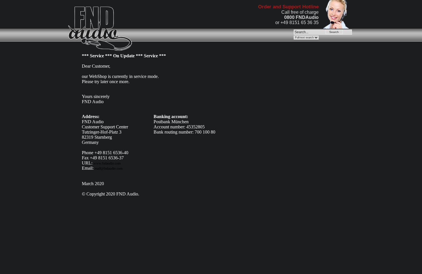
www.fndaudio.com (107, 163)
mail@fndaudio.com (108, 169)
